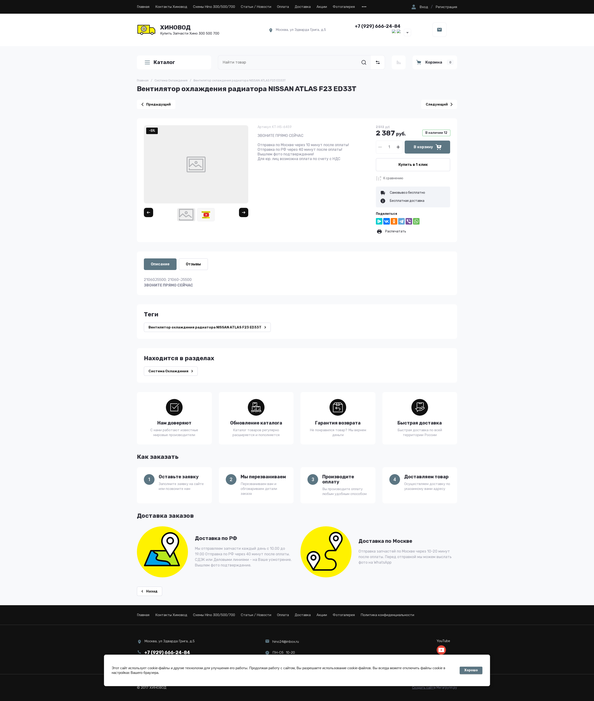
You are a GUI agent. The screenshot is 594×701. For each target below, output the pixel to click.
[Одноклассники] (394, 221)
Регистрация (446, 7)
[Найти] (364, 62)
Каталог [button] (164, 62)
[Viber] (409, 221)
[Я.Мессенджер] (379, 221)
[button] (419, 6)
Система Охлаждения (171, 80)
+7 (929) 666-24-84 (377, 26)
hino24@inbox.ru (285, 642)
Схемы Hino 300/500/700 (214, 7)
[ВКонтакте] (386, 221)
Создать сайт (423, 688)
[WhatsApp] (416, 221)
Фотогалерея (344, 7)
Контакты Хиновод (171, 7)
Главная (143, 7)
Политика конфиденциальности (387, 615)
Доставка (303, 7)
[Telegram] (401, 221)
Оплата (283, 7)
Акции (321, 7)
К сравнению (393, 178)
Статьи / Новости (256, 7)
